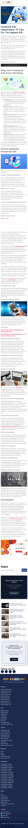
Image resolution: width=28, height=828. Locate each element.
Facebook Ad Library (6, 756)
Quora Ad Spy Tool (5, 701)
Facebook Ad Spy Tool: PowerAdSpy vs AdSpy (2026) (18, 604)
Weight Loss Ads (5, 710)
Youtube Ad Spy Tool (6, 694)
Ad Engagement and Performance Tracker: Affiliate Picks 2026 (18, 635)
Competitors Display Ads (7, 724)
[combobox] (11, 570)
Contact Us (3, 805)
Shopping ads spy (5, 735)
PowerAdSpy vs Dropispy (7, 779)
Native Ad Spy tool (5, 696)
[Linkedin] (10, 671)
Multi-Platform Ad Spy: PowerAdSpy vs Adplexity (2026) (16, 617)
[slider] (24, 65)
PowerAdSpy (11, 280)
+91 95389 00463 (7, 813)
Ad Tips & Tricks (4, 738)
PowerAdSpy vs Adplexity (7, 774)
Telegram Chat (6, 817)
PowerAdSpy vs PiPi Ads (7, 787)
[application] (14, 65)
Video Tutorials (4, 743)
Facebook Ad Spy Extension (7, 803)
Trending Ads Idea (5, 731)
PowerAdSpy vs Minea (6, 771)
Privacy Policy (4, 798)
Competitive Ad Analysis (6, 740)
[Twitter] (2, 671)
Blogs (2, 753)
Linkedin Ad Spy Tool (6, 704)
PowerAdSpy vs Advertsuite (7, 781)
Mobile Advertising (5, 737)
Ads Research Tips (5, 730)
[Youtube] (6, 671)
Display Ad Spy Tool (5, 697)
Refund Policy (4, 802)
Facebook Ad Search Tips (7, 745)
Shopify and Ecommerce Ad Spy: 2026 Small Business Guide (17, 611)
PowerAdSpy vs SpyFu (6, 769)
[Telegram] (14, 671)
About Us (3, 795)
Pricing (2, 751)
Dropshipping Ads (5, 722)
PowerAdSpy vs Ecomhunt (7, 767)
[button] (26, 3)
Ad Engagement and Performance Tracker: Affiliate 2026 (18, 629)
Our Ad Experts (4, 797)
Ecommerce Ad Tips (5, 733)
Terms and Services (5, 800)
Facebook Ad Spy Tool (6, 689)
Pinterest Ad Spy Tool (6, 702)
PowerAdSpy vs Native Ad (7, 782)
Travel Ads (3, 715)
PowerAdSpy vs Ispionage (7, 772)
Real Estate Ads (4, 712)
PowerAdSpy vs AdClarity (7, 777)
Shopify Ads (3, 719)
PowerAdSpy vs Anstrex (6, 765)
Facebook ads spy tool (20, 246)
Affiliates (3, 754)
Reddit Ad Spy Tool (5, 699)
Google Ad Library (5, 758)
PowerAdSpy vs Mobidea (7, 786)
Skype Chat (5, 815)
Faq (1, 793)
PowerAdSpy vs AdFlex (6, 764)
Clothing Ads (4, 717)
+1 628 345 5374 (5, 812)
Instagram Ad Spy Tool (6, 691)
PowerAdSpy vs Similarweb (7, 776)
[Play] (2, 65)
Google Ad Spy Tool (5, 692)
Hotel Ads (3, 720)
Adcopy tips (3, 742)
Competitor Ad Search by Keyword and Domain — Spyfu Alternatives (18, 623)
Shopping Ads (4, 714)
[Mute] (21, 65)
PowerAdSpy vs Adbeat (6, 784)
